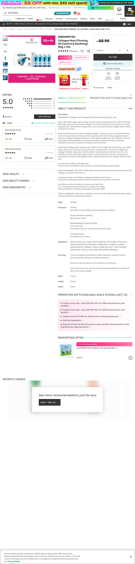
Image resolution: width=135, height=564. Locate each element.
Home (92, 19)
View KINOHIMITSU (14, 187)
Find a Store (66, 8)
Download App (54, 8)
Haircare (59, 19)
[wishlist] (82, 51)
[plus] (127, 50)
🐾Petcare (109, 20)
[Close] (131, 557)
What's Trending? (80, 8)
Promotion (7, 20)
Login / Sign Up (48, 402)
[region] (67, 557)
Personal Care (72, 19)
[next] (112, 18)
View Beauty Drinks (16, 180)
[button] (129, 11)
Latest (9, 123)
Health (30, 19)
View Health (11, 174)
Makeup (83, 19)
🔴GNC (39, 20)
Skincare (49, 19)
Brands (123, 19)
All (4, 123)
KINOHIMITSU (66, 36)
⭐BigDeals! (20, 19)
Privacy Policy (14, 561)
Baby (100, 19)
